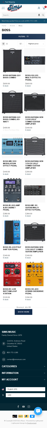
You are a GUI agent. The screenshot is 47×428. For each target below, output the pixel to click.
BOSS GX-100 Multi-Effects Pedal (33, 77)
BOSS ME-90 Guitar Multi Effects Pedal (33, 207)
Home (4, 26)
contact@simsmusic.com (16, 359)
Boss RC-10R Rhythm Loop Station (10, 291)
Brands (12, 26)
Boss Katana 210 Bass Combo (11, 76)
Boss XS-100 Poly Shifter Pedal (12, 248)
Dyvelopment (31, 423)
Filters (22, 36)
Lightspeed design (18, 423)
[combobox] (21, 15)
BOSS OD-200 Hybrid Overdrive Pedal (34, 291)
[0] (44, 8)
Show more (23, 312)
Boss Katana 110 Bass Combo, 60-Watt (11, 119)
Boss (20, 26)
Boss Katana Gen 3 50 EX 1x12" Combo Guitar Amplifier (34, 164)
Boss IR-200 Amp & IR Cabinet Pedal (11, 207)
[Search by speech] (39, 15)
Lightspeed (39, 421)
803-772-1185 (12, 352)
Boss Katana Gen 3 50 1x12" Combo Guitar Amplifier (34, 249)
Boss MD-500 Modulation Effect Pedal (10, 163)
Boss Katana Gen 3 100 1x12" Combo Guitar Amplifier (34, 120)
